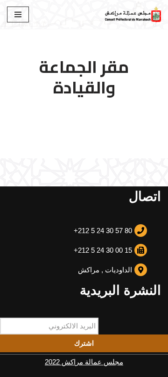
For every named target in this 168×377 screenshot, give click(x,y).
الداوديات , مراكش (105, 270)
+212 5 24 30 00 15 (103, 250)
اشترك (84, 343)
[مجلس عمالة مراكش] (133, 14)
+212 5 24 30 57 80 (103, 231)
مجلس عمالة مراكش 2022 (84, 362)
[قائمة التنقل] (18, 14)
